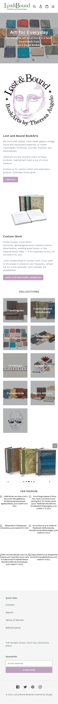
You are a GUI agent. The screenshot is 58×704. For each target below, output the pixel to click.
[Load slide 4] (31, 481)
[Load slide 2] (26, 481)
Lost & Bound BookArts (23, 695)
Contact (10, 179)
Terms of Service (15, 620)
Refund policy (13, 627)
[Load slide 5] (34, 481)
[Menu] (53, 6)
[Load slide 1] (24, 481)
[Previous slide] (8, 482)
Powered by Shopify (43, 695)
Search (9, 612)
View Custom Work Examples (23, 277)
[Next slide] (50, 482)
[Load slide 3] (29, 481)
